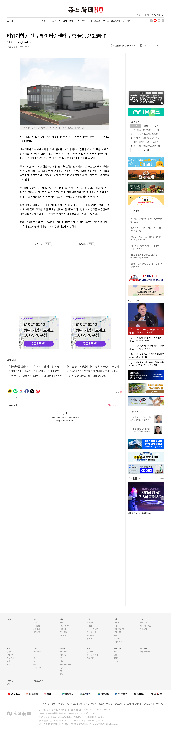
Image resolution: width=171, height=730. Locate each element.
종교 (8, 664)
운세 (61, 674)
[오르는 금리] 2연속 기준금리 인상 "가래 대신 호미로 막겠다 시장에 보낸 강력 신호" (47, 375)
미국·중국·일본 (145, 626)
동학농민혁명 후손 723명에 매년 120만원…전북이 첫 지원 (150, 347)
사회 (77, 20)
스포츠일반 (37, 651)
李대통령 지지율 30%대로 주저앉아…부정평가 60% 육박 (150, 339)
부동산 (89, 626)
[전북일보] (139, 694)
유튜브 (86, 244)
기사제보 (147, 14)
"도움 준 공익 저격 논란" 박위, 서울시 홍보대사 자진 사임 (141, 418)
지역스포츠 (37, 668)
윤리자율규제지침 (134, 703)
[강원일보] (32, 693)
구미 (8, 684)
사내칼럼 (36, 626)
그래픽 (116, 658)
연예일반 (90, 651)
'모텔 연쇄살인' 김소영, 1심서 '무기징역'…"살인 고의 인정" (140, 430)
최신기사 (46, 20)
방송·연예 (115, 20)
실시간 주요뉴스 (136, 211)
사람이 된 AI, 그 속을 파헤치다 (139, 513)
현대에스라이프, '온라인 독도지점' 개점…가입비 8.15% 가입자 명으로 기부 (44, 371)
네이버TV (41, 244)
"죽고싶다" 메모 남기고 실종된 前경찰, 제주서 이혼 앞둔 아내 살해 (146, 238)
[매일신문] (14, 693)
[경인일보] (67, 694)
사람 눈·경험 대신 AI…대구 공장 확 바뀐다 (86, 375)
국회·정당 (63, 629)
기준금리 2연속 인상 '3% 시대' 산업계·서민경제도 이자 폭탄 (95, 371)
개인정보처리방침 (105, 703)
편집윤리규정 (119, 703)
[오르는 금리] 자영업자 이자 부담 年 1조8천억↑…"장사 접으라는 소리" (100, 366)
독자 (61, 668)
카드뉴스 (117, 661)
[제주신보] (156, 694)
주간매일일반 (145, 651)
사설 (35, 622)
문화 (90, 20)
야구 (35, 655)
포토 (115, 655)
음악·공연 (10, 655)
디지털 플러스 (134, 478)
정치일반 (63, 622)
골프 (35, 664)
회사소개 (42, 703)
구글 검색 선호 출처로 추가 (124, 45)
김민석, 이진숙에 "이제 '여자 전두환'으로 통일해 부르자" (150, 355)
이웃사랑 (117, 638)
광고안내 (51, 703)
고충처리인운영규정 (74, 703)
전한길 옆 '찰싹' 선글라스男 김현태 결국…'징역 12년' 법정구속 (143, 256)
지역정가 (63, 635)
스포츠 (97, 20)
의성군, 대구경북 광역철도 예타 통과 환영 (148, 146)
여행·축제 (63, 655)
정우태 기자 (12, 42)
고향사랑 (10, 681)
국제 (84, 20)
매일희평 (36, 632)
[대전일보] (103, 693)
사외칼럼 (36, 629)
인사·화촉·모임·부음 (67, 664)
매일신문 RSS (38, 681)
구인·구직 (90, 635)
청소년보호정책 (90, 703)
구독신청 (60, 703)
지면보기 (140, 14)
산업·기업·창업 (92, 632)
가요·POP (90, 658)
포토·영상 (117, 648)
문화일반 (10, 651)
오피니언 (56, 20)
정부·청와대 (64, 626)
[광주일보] (85, 694)
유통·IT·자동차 (92, 638)
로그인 (153, 14)
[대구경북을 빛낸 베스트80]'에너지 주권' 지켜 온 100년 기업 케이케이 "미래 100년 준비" (50, 366)
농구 (35, 661)
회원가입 (160, 14)
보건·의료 (117, 632)
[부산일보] (121, 693)
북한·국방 (63, 632)
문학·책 (9, 661)
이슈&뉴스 (134, 412)
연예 (88, 648)
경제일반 (90, 622)
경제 (71, 20)
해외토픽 (143, 629)
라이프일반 (64, 651)
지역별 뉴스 (118, 642)
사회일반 (117, 622)
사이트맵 (159, 703)
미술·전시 (10, 658)
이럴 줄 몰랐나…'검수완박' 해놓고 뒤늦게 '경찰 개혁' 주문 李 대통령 (150, 363)
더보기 (162, 478)
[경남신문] (50, 694)
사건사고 (117, 626)
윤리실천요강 (148, 703)
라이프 (106, 20)
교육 (115, 635)
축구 (35, 658)
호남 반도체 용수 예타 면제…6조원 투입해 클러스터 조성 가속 (149, 331)
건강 (61, 661)
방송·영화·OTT (92, 655)
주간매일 (126, 20)
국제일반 (143, 622)
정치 (65, 20)
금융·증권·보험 (92, 629)
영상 (115, 651)
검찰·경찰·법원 (119, 629)
